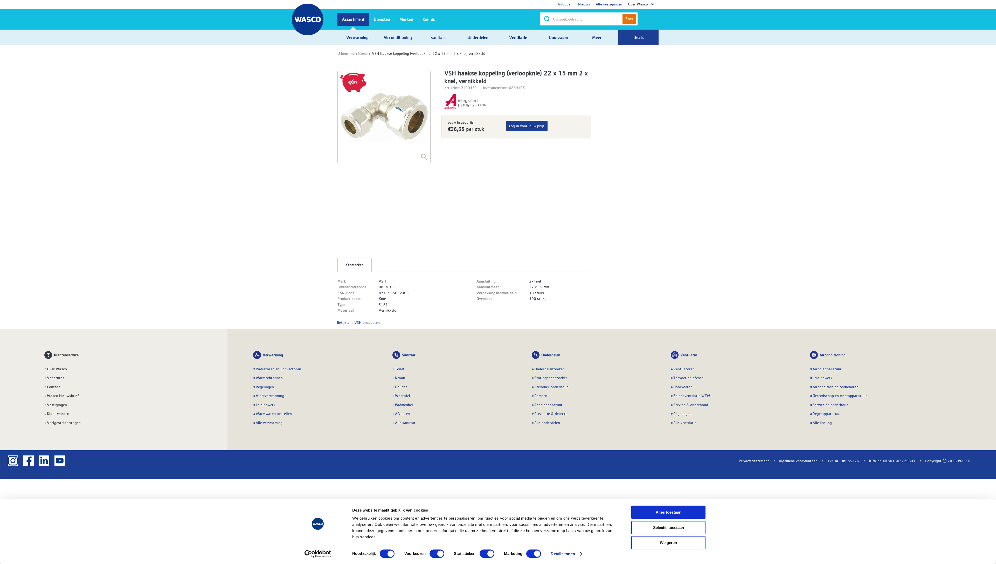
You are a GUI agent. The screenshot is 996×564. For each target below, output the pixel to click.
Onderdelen (550, 354)
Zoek (629, 18)
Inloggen (565, 4)
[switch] (437, 553)
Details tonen (563, 554)
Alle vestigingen (609, 4)
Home (363, 53)
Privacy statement (754, 460)
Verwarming (273, 354)
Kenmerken (354, 264)
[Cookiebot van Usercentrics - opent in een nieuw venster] (318, 554)
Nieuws (584, 4)
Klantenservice (66, 354)
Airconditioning (833, 354)
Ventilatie (688, 354)
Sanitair (409, 354)
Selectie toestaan (668, 527)
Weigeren (668, 542)
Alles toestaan (668, 512)
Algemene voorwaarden (798, 460)
